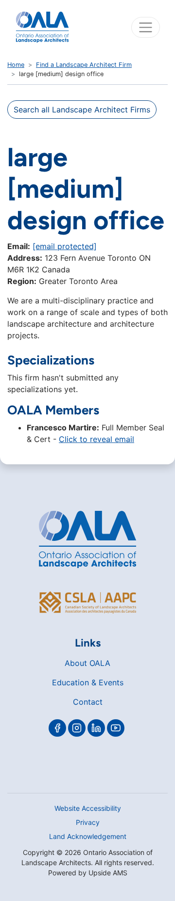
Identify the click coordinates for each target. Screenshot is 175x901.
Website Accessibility (87, 808)
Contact (88, 702)
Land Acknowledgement (87, 836)
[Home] (42, 27)
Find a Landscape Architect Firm (84, 64)
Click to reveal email (96, 439)
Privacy (88, 822)
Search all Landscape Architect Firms (82, 109)
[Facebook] (57, 728)
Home (15, 64)
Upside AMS (107, 873)
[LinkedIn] (96, 728)
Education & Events (87, 682)
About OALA (87, 663)
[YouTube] (115, 728)
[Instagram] (77, 728)
